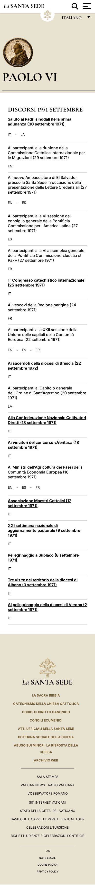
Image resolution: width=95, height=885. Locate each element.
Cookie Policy (48, 864)
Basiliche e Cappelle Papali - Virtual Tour (47, 819)
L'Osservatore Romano (48, 793)
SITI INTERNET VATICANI (47, 802)
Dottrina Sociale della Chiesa (46, 737)
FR (10, 269)
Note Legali (47, 858)
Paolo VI (29, 76)
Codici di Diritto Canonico (46, 712)
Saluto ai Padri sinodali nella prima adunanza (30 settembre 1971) (39, 121)
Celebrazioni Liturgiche (47, 827)
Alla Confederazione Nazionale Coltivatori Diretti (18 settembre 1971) (47, 420)
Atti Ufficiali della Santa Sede (46, 729)
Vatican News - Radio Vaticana (48, 785)
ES (24, 202)
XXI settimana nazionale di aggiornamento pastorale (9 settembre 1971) (44, 530)
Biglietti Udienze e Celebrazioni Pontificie (48, 836)
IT (9, 134)
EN (10, 166)
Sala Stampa (47, 777)
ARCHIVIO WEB (46, 760)
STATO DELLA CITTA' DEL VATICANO (47, 811)
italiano (72, 19)
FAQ (47, 851)
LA (22, 134)
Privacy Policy (47, 871)
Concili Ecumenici (46, 720)
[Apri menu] (86, 6)
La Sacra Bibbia (46, 695)
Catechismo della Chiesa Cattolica (46, 704)
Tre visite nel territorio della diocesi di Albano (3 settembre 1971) (42, 582)
